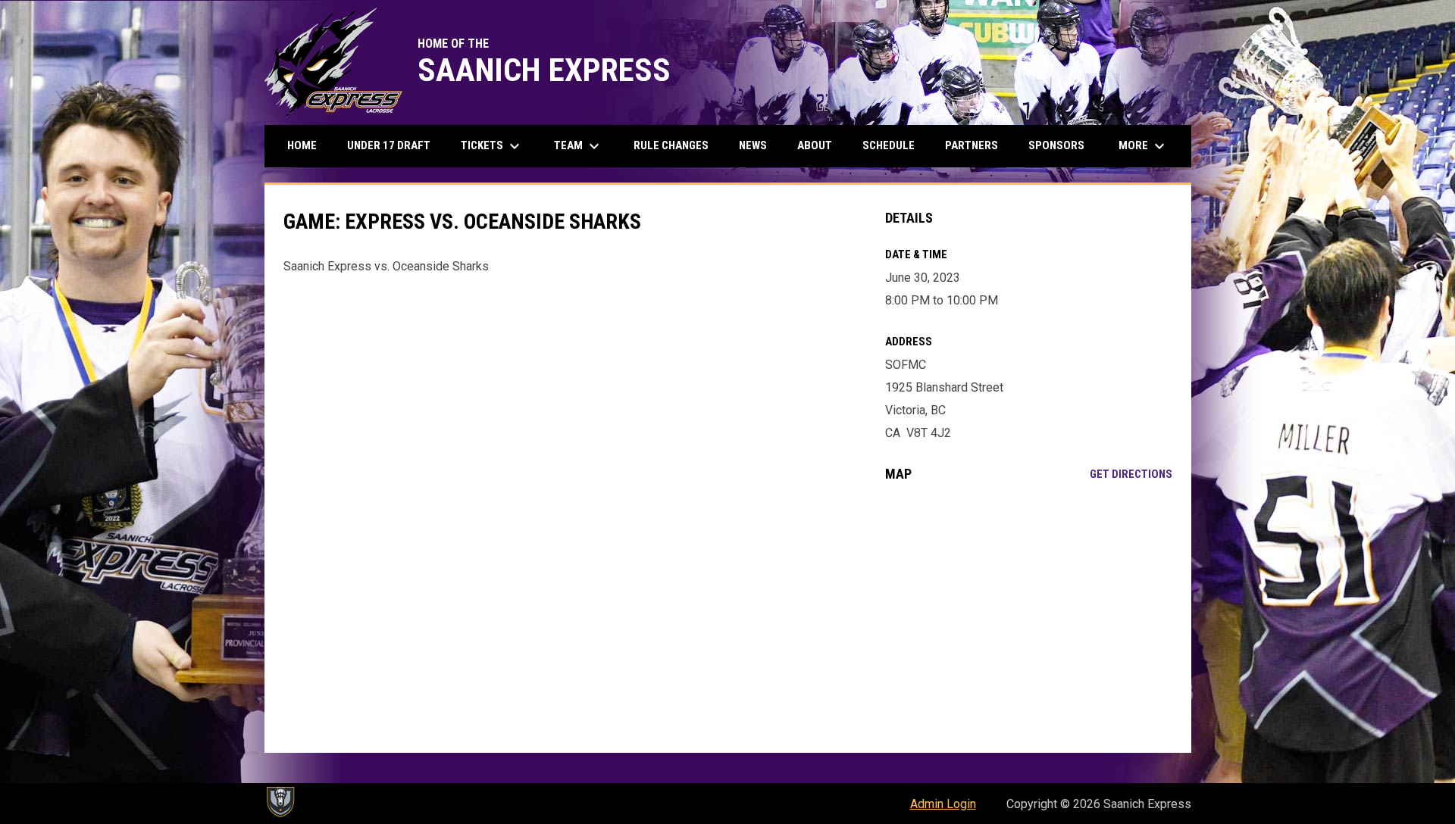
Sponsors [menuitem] (1056, 145)
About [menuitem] (814, 145)
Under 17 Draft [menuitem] (388, 145)
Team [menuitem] (578, 146)
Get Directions (1131, 474)
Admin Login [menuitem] (943, 804)
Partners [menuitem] (971, 145)
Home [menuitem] (302, 145)
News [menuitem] (753, 145)
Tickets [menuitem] (492, 146)
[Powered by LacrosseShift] (279, 802)
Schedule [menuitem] (888, 145)
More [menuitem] (1144, 146)
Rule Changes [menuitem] (671, 145)
